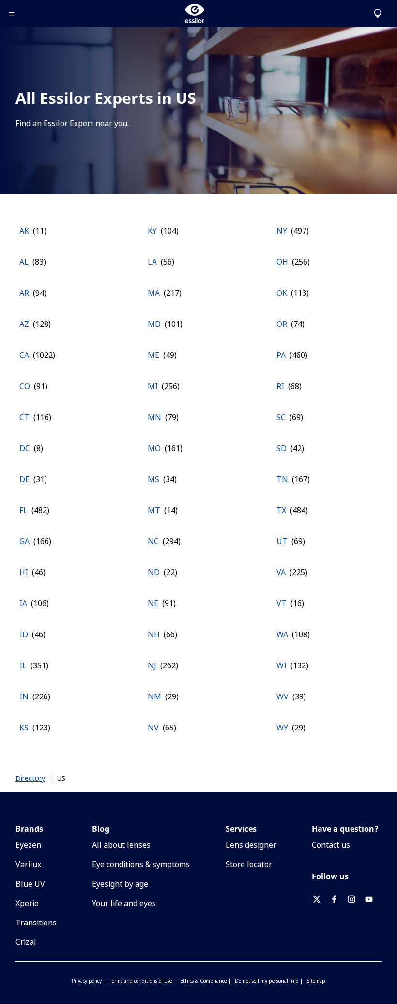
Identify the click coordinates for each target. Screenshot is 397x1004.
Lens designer (251, 845)
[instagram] (355, 899)
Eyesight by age (120, 883)
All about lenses (121, 845)
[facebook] (338, 899)
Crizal (25, 942)
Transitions (36, 922)
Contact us (331, 845)
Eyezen (28, 845)
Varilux (28, 864)
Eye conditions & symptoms (141, 864)
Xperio (27, 903)
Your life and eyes (124, 903)
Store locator (249, 864)
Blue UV (30, 883)
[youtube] (373, 899)
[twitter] (320, 899)
